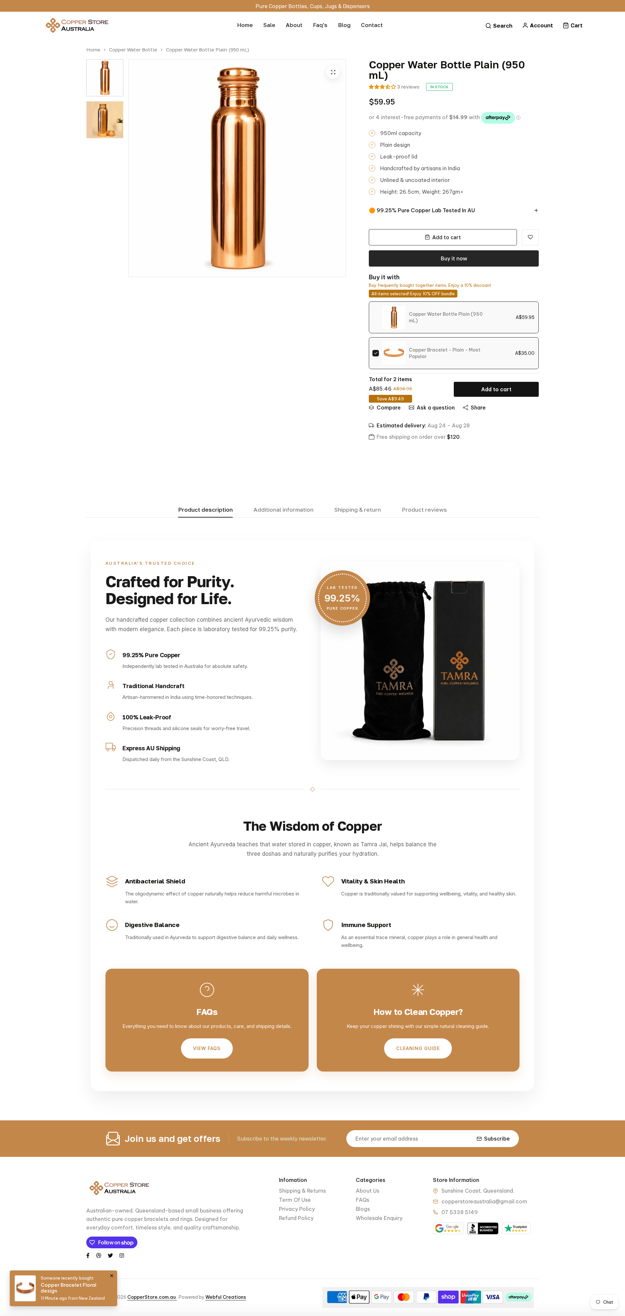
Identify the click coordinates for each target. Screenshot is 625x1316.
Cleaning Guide (418, 1048)
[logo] (76, 25)
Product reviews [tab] (424, 510)
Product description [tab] (205, 510)
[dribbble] (98, 1255)
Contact (372, 24)
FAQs (362, 1200)
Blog (344, 24)
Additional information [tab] (283, 510)
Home (245, 24)
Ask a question (436, 407)
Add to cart (496, 389)
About (294, 24)
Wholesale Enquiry (379, 1218)
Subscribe (497, 1138)
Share (478, 407)
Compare (389, 407)
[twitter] (110, 1255)
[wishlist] (530, 237)
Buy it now (454, 258)
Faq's (320, 24)
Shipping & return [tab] (357, 510)
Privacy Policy (297, 1209)
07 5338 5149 (459, 1212)
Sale (269, 24)
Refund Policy (296, 1218)
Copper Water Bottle (133, 49)
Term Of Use (295, 1200)
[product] (333, 72)
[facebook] (88, 1255)
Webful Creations (225, 1297)
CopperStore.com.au (152, 1297)
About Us (367, 1190)
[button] (382, 87)
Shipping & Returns (302, 1190)
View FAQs (207, 1048)
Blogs (363, 1209)
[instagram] (121, 1255)
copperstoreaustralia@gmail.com (484, 1201)
